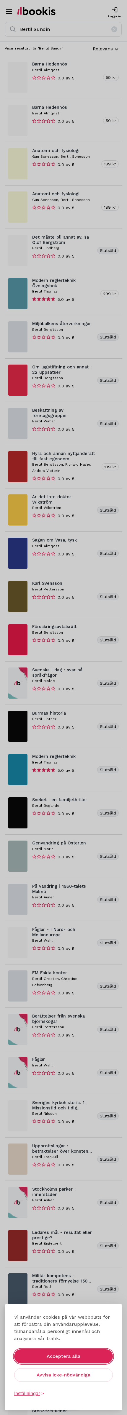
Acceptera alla (63, 1356)
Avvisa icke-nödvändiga (63, 1375)
